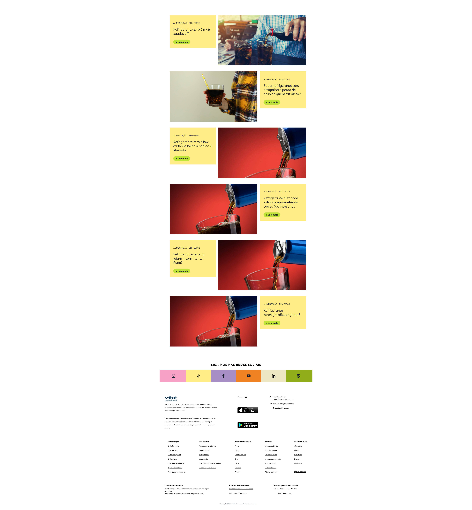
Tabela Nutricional (243, 441)
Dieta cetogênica (174, 455)
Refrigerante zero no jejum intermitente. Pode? (188, 258)
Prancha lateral (205, 450)
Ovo (236, 459)
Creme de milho (271, 455)
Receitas (268, 441)
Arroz (237, 446)
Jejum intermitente (175, 468)
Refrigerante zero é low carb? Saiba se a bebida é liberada (192, 146)
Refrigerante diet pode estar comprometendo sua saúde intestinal (281, 202)
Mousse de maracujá (273, 459)
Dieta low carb (173, 446)
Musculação (203, 459)
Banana (238, 468)
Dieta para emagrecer (176, 463)
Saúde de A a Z (300, 441)
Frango (237, 472)
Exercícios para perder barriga (210, 463)
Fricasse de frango (272, 472)
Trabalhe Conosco (281, 408)
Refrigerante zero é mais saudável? (192, 31)
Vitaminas (298, 463)
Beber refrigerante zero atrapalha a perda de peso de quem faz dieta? (282, 89)
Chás (296, 450)
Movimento (204, 441)
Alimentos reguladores (176, 472)
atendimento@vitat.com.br (283, 403)
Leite (237, 463)
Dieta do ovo (172, 450)
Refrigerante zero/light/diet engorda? (282, 312)
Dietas (296, 459)
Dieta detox (172, 459)
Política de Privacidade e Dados (241, 489)
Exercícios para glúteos (207, 468)
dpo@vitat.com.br (284, 493)
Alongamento (204, 455)
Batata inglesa (240, 455)
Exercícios (298, 455)
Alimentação (180, 23)
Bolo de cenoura (271, 450)
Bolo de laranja (270, 463)
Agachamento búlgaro (207, 446)
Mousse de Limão (271, 446)
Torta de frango (270, 468)
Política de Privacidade (237, 493)
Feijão (237, 450)
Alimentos (298, 446)
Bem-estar (194, 23)
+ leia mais (182, 42)
